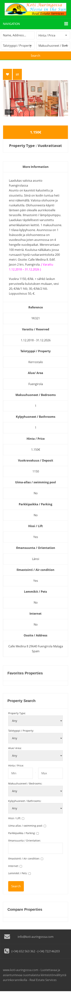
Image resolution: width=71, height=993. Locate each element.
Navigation (11, 24)
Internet (13, 866)
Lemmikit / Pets (17, 873)
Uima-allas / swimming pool (25, 825)
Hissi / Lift (14, 818)
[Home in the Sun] (35, 9)
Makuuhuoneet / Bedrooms (25, 783)
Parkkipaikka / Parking (22, 833)
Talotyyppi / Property (21, 730)
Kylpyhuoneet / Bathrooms (24, 801)
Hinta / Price (16, 765)
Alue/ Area (15, 748)
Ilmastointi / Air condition (24, 858)
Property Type (17, 713)
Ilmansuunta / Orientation (24, 840)
